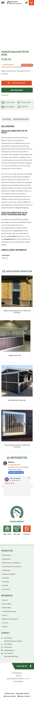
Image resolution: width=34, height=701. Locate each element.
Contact (5, 626)
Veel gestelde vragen (9, 611)
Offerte (31, 2)
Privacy (5, 615)
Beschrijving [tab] (7, 119)
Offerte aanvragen (18, 83)
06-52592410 (8, 647)
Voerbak (5, 585)
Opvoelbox (6, 578)
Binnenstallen (7, 604)
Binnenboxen (7, 555)
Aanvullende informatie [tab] (21, 119)
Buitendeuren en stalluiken (11, 563)
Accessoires (6, 589)
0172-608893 (12, 236)
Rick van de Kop (15, 478)
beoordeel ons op (27, 65)
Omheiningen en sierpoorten (12, 566)
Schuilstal (6, 582)
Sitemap (18, 676)
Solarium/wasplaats (9, 574)
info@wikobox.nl (10, 239)
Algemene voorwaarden (10, 619)
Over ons (5, 623)
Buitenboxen (7, 559)
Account (5, 600)
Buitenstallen (7, 608)
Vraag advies (18, 90)
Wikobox (11, 462)
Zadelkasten (7, 570)
